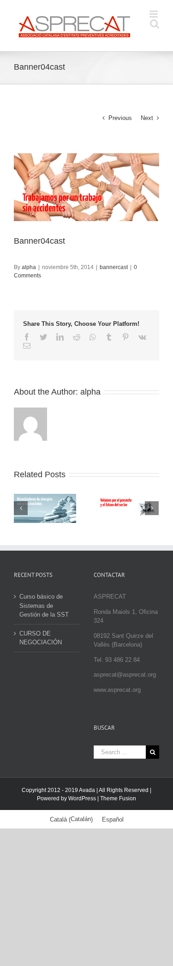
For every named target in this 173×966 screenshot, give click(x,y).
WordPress (82, 798)
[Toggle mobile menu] (154, 14)
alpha (29, 267)
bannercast (114, 267)
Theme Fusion (118, 798)
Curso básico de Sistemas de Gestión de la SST (44, 605)
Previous (120, 117)
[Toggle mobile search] (154, 24)
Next (147, 117)
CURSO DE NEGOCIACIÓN (40, 638)
